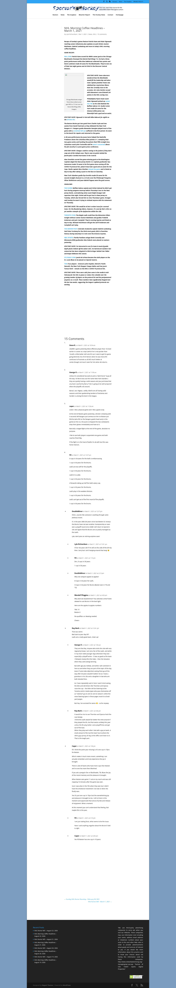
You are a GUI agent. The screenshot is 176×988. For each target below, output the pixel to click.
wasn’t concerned (99, 144)
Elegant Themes (47, 985)
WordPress (67, 985)
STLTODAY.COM (69, 257)
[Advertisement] (126, 62)
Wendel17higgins (81, 595)
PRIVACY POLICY (138, 1)
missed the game (94, 169)
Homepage (119, 15)
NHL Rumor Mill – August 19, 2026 (46, 957)
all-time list (71, 120)
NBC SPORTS (68, 238)
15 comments (102, 34)
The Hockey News (99, 15)
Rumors (115, 1)
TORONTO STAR (69, 215)
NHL (94, 34)
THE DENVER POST (70, 229)
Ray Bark (75, 628)
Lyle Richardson (71, 34)
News (120, 1)
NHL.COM (67, 56)
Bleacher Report (84, 15)
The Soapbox (128, 1)
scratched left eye (79, 131)
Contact (110, 15)
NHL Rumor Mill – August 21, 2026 (46, 939)
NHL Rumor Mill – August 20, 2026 (46, 948)
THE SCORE (68, 188)
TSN (65, 264)
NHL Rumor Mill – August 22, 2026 (46, 931)
